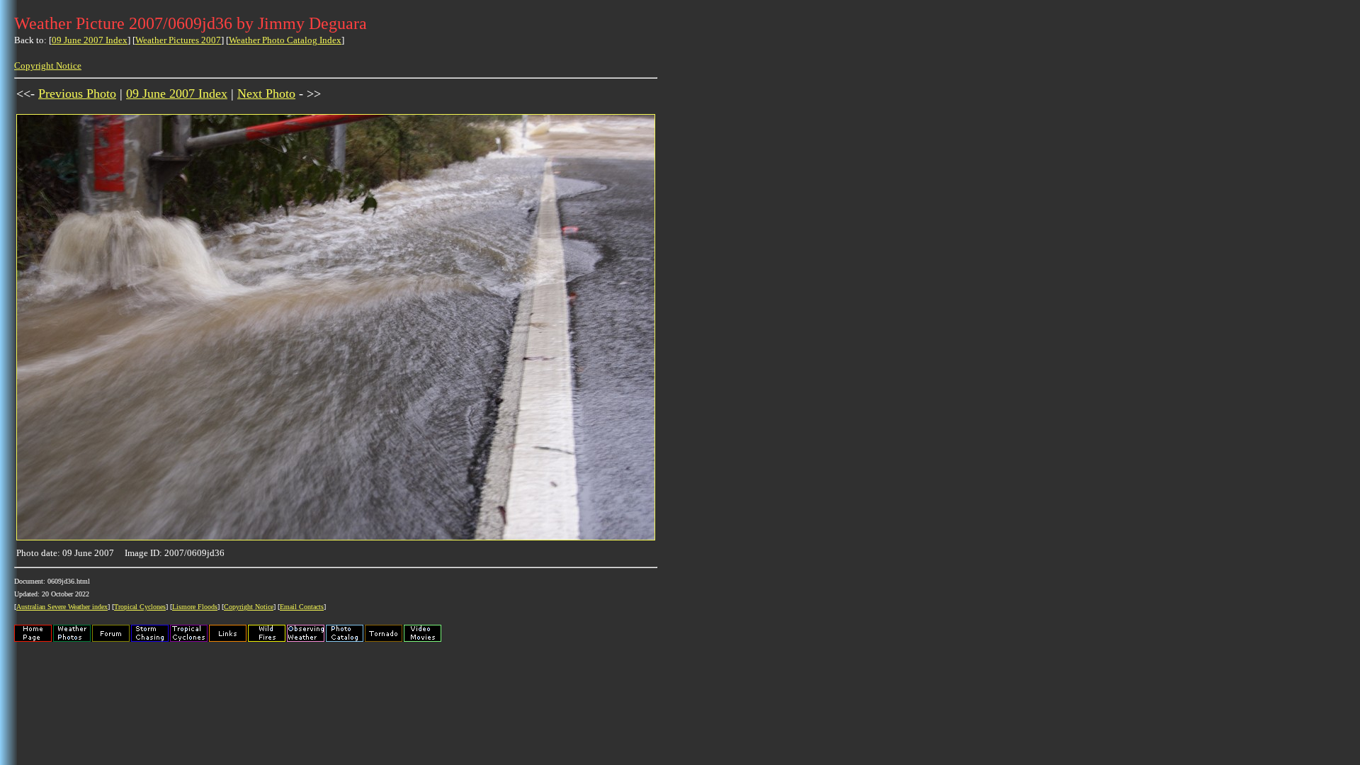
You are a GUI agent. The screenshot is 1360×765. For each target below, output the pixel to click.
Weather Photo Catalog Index (285, 40)
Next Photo (266, 93)
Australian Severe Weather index (62, 607)
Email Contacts (302, 607)
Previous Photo (77, 93)
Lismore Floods (194, 607)
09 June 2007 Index (90, 40)
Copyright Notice (47, 65)
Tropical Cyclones (140, 607)
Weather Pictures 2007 (178, 40)
